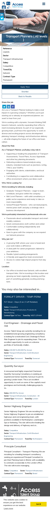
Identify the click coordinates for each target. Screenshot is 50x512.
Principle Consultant (15, 446)
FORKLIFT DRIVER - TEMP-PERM (22, 296)
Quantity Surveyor (14, 366)
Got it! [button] (38, 504)
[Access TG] (21, 491)
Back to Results (25, 96)
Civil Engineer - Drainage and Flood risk (23, 324)
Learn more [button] (8, 508)
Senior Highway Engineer (18, 406)
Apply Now (25, 87)
